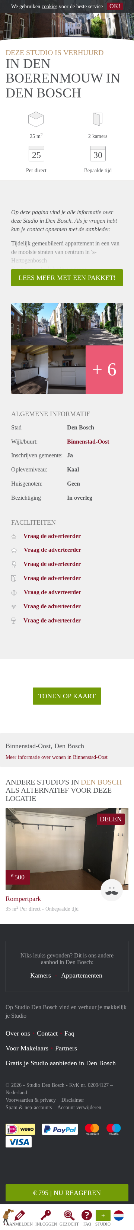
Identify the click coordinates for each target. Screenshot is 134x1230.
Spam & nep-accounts (29, 1107)
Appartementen (81, 975)
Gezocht (69, 1224)
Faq (69, 1033)
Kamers (40, 975)
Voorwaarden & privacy (31, 1100)
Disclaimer (72, 1100)
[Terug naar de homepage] (8, 1218)
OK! (114, 6)
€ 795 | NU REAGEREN (67, 1193)
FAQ (87, 1224)
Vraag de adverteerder (52, 536)
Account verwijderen (79, 1107)
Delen (111, 819)
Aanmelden (19, 1224)
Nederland (16, 1092)
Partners (66, 1048)
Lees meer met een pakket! (67, 277)
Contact (47, 1033)
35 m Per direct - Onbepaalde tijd (42, 909)
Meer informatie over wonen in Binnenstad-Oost (57, 757)
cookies (49, 6)
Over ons (18, 1033)
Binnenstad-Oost (88, 441)
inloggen (46, 1224)
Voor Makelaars (27, 1048)
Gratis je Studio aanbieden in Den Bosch (61, 1063)
